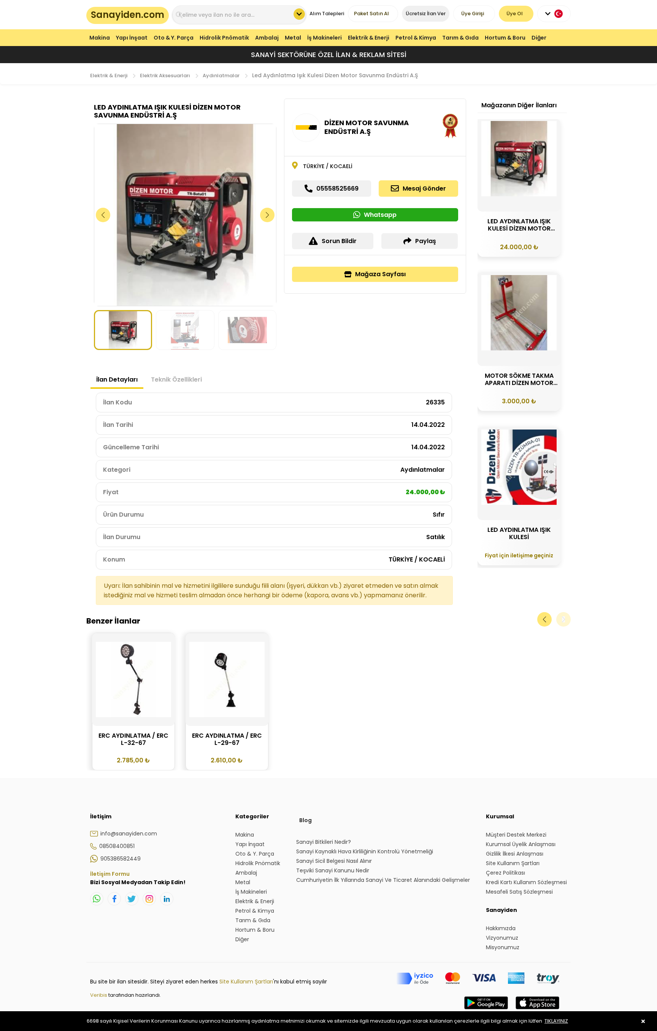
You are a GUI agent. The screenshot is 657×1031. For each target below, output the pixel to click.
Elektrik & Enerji (368, 37)
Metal (293, 37)
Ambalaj (267, 37)
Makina (99, 37)
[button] (267, 215)
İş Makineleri (324, 37)
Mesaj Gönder (424, 188)
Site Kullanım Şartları (246, 981)
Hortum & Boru (505, 37)
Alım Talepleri (326, 13)
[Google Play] (486, 1010)
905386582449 (120, 858)
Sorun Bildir (339, 241)
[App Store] (537, 1010)
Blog (305, 820)
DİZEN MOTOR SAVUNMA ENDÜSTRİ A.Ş (366, 127)
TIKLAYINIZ (556, 1021)
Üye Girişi (472, 13)
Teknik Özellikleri (176, 379)
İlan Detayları (117, 379)
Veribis (99, 995)
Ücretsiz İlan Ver (426, 13)
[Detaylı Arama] (299, 14)
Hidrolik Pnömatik (224, 37)
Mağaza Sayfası (380, 274)
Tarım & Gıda (460, 37)
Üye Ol (514, 13)
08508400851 (117, 846)
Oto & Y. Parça (174, 37)
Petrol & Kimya (415, 37)
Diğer (539, 37)
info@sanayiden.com (128, 833)
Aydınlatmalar (221, 75)
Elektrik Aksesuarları (165, 75)
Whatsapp (380, 214)
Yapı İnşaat (132, 37)
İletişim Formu (110, 874)
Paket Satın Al (371, 13)
